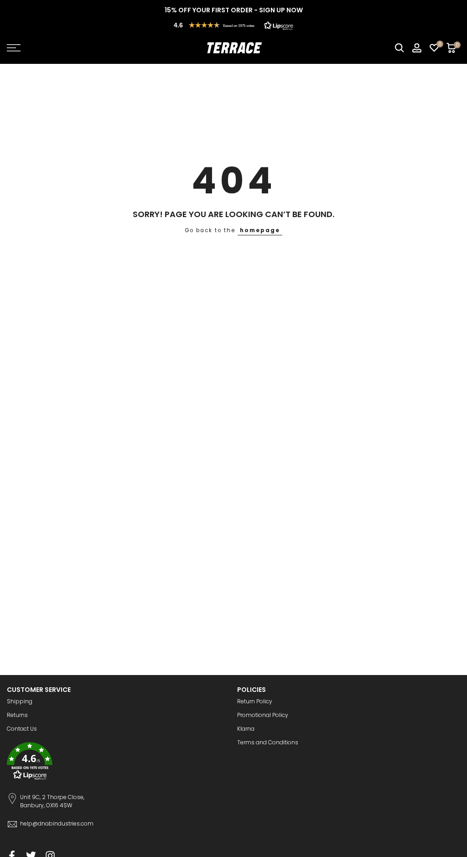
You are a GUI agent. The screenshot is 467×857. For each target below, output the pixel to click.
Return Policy (254, 701)
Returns (17, 715)
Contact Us (22, 728)
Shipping (19, 701)
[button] (233, 25)
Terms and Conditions (267, 742)
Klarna (245, 728)
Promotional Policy (262, 715)
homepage (260, 230)
